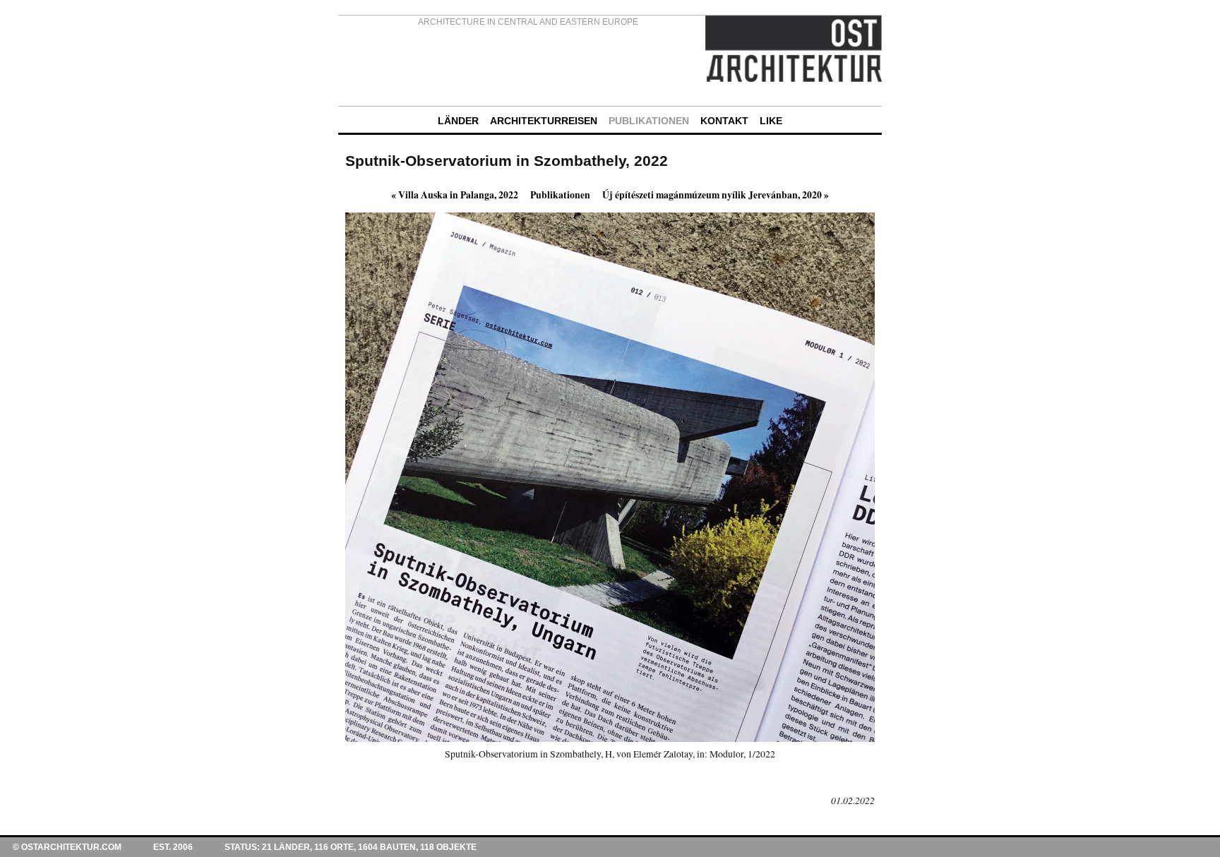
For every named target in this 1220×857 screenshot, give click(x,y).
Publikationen (560, 195)
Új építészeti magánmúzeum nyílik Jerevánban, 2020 (715, 195)
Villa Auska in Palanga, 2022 (454, 195)
